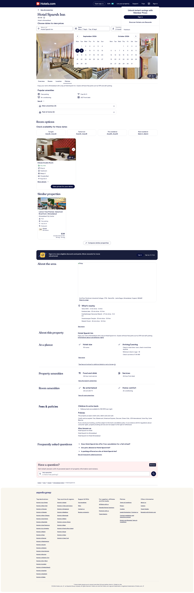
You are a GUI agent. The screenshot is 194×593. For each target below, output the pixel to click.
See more (81, 326)
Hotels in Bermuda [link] (62, 515)
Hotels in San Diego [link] (42, 518)
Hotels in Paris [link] (40, 535)
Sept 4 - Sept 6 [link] (143, 134)
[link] (140, 29)
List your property (123, 4)
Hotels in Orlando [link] (41, 512)
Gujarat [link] (49, 483)
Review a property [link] (83, 512)
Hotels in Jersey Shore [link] (64, 522)
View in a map (84, 300)
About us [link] (143, 502)
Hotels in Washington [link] (42, 541)
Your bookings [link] (82, 502)
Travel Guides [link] (145, 509)
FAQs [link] (79, 505)
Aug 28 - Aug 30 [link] (112, 134)
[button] (82, 46)
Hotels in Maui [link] (61, 525)
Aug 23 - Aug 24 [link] (50, 134)
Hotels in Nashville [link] (41, 522)
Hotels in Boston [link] (41, 554)
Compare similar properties (98, 243)
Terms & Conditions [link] (126, 502)
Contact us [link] (81, 509)
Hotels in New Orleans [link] (43, 515)
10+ (153, 76)
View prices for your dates (63, 186)
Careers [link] (143, 505)
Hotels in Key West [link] (42, 561)
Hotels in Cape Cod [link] (63, 538)
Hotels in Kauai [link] (61, 531)
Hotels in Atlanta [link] (41, 548)
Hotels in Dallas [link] (40, 577)
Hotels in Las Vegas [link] (42, 502)
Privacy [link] (122, 505)
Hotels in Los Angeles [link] (42, 528)
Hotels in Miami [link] (40, 531)
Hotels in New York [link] (41, 505)
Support (135, 4)
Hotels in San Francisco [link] (43, 525)
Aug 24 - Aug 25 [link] (81, 134)
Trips (143, 4)
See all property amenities (87, 381)
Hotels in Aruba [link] (61, 502)
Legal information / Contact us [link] (129, 512)
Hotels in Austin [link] (41, 544)
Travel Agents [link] (103, 514)
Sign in (155, 4)
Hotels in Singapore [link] (63, 509)
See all (40, 101)
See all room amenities (86, 395)
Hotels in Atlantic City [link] (42, 557)
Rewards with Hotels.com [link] (148, 512)
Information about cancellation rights (91, 337)
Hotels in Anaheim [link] (41, 574)
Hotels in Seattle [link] (41, 570)
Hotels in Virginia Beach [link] (43, 567)
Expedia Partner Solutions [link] (106, 507)
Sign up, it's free (150, 255)
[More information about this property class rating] (44, 18)
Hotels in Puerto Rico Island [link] (65, 528)
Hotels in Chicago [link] (41, 509)
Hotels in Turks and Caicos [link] (65, 505)
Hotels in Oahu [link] (61, 535)
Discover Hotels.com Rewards (140, 22)
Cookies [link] (122, 509)
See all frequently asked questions (90, 455)
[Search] (153, 473)
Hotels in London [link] (41, 564)
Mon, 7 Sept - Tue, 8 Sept (87, 29)
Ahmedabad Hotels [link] (58, 483)
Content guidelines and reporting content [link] (127, 516)
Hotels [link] (39, 483)
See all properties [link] (47, 10)
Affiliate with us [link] (104, 504)
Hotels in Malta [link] (61, 518)
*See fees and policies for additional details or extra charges (96, 364)
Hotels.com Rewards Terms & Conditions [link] (128, 521)
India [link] (44, 483)
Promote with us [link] (104, 511)
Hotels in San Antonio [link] (42, 551)
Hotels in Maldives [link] (62, 512)
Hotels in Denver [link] (41, 538)
